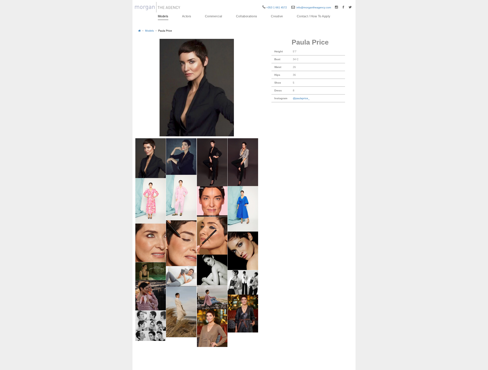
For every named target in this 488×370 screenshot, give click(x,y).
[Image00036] (212, 162)
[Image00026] (243, 282)
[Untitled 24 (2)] (243, 209)
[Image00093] (212, 297)
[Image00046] (150, 325)
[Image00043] (150, 295)
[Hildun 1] (212, 236)
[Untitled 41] (181, 197)
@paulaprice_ (301, 98)
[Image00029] (181, 276)
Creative (277, 16)
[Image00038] (181, 156)
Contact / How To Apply (313, 16)
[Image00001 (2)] (150, 158)
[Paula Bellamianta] (212, 201)
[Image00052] (243, 313)
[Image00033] (243, 162)
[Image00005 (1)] (243, 251)
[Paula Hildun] (150, 243)
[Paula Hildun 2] (181, 243)
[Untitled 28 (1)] (150, 201)
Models (163, 16)
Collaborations (246, 16)
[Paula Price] (196, 87)
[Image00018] (150, 271)
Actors (186, 16)
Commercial (213, 16)
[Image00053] (212, 328)
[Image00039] (212, 270)
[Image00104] (181, 311)
